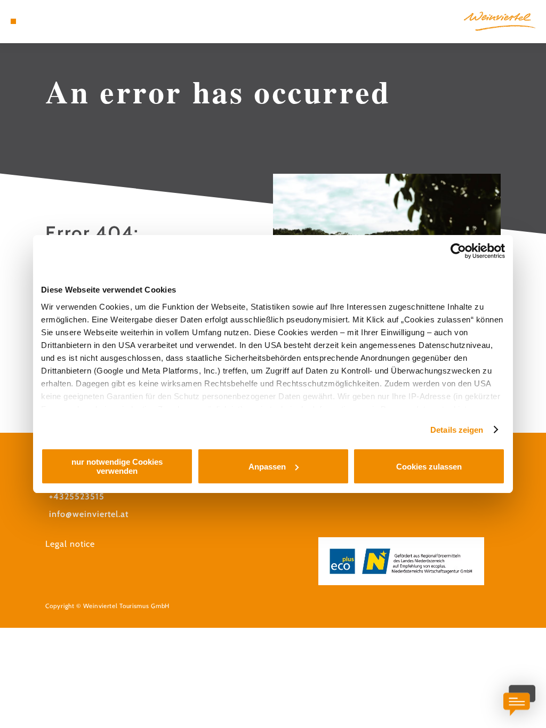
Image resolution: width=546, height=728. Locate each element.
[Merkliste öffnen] (46, 21)
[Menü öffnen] (13, 21)
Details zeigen (456, 429)
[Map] (35, 21)
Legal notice (70, 544)
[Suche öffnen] (57, 21)
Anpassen (267, 466)
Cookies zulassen (429, 466)
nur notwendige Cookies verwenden (117, 466)
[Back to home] (499, 21)
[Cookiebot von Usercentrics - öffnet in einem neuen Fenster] (458, 251)
